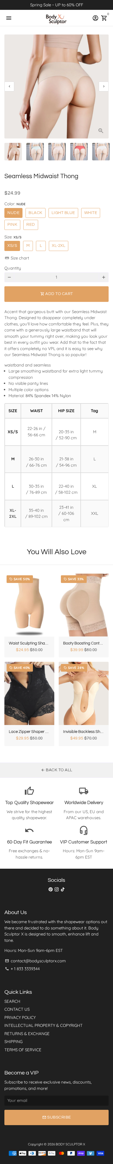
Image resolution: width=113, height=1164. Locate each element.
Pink (12, 225)
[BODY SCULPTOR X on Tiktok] (63, 889)
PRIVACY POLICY (20, 1017)
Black (36, 213)
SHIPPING (13, 1041)
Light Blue (63, 213)
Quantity (12, 268)
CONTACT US (17, 1009)
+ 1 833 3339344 (22, 968)
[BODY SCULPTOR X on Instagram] (57, 889)
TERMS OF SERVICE (22, 1049)
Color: (15, 203)
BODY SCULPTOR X (70, 1144)
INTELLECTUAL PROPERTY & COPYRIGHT (43, 1025)
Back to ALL (56, 770)
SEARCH (12, 1001)
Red (30, 225)
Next (104, 86)
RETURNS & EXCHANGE (27, 1033)
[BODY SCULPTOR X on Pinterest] (51, 889)
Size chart (17, 258)
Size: (12, 236)
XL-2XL (58, 246)
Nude (13, 213)
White (90, 213)
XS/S (12, 246)
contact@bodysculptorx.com (35, 960)
